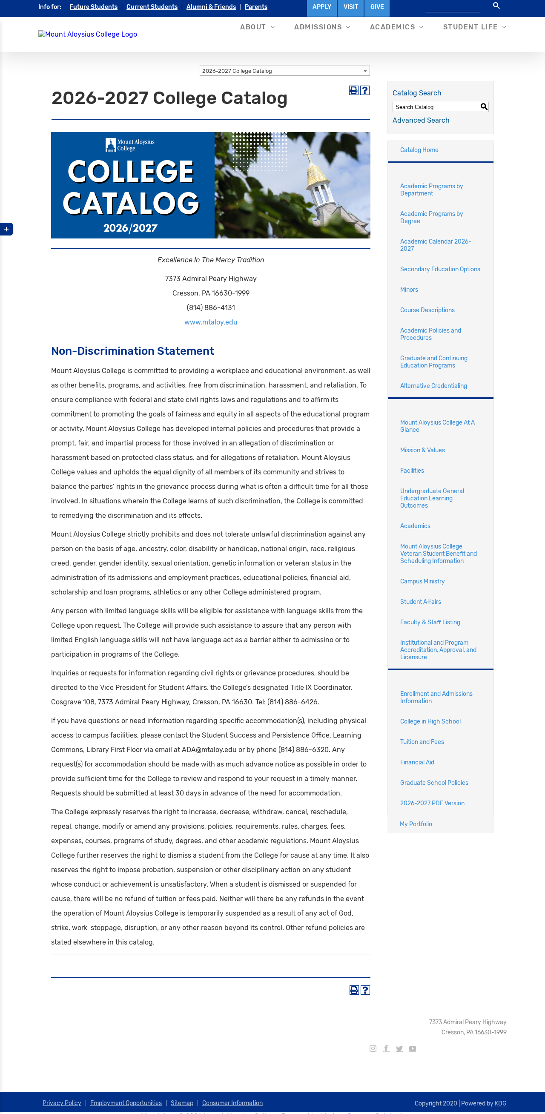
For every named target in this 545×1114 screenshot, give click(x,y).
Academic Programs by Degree (431, 217)
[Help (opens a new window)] (365, 90)
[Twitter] (399, 1048)
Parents (256, 7)
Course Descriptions (427, 310)
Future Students (94, 7)
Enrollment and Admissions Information (436, 697)
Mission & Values (422, 450)
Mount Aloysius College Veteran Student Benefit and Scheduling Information (438, 554)
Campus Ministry (422, 581)
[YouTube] (412, 1048)
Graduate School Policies (434, 783)
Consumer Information (232, 1103)
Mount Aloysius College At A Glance (437, 426)
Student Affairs (420, 602)
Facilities (412, 470)
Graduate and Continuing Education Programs (434, 362)
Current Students (152, 7)
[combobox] (285, 71)
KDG (501, 1103)
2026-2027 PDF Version (432, 803)
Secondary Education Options (440, 269)
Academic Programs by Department (431, 190)
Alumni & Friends (211, 7)
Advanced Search (421, 120)
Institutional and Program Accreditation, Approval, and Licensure (438, 650)
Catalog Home (419, 150)
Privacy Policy (62, 1103)
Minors (409, 289)
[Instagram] (373, 1048)
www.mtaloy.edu (211, 322)
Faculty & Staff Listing (430, 622)
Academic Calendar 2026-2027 (435, 245)
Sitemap (182, 1103)
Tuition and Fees (422, 742)
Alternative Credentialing (433, 386)
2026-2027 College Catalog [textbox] (237, 71)
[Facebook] (386, 1048)
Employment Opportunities (126, 1103)
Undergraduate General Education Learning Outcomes (432, 498)
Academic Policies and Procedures (430, 334)
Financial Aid (417, 762)
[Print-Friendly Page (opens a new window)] (354, 90)
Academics (415, 526)
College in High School (430, 721)
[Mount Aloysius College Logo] (87, 34)
